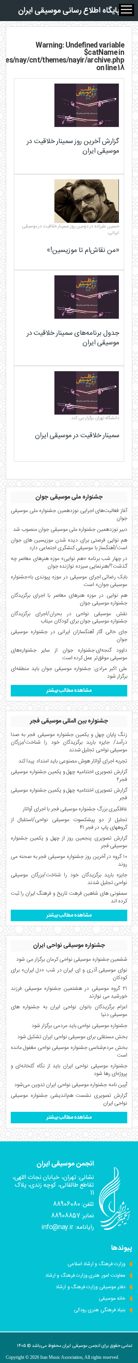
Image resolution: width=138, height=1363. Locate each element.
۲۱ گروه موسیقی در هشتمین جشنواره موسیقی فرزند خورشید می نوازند (69, 992)
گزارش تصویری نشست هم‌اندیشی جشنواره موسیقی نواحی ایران (69, 1099)
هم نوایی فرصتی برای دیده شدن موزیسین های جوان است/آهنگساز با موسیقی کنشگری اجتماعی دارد (69, 544)
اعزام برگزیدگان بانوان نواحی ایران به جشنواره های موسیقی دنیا (69, 1010)
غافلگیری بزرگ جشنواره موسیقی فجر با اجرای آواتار (75, 809)
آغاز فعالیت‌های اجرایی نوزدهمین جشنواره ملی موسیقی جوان (69, 514)
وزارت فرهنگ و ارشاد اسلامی (96, 1264)
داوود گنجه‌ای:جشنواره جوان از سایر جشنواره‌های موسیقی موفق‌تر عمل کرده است (69, 654)
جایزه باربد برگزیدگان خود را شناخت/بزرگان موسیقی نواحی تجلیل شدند (69, 879)
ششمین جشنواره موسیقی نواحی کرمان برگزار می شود (71, 959)
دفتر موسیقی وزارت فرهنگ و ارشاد (90, 1287)
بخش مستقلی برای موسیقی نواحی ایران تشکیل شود (72, 1037)
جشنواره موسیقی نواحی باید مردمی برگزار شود (79, 1025)
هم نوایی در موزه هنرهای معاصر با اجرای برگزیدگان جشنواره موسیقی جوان (69, 599)
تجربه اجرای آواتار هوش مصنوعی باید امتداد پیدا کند (72, 761)
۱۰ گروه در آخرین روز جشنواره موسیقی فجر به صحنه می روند (69, 860)
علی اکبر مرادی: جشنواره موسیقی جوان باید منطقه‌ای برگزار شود (69, 672)
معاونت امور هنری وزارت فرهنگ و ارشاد (85, 1275)
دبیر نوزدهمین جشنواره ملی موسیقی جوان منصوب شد (70, 529)
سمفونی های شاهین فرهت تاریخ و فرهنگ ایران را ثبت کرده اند (69, 897)
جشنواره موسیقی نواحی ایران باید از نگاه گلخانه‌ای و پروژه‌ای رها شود (69, 1070)
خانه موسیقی (112, 1298)
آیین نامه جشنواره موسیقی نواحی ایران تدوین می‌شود (70, 1085)
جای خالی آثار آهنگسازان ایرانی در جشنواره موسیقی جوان (69, 635)
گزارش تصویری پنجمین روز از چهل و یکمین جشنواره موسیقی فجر (69, 842)
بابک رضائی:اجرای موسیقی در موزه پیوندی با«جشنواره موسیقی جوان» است (69, 581)
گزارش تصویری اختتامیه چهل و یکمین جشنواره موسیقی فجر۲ (69, 775)
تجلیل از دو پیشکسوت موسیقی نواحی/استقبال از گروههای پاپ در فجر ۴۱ (69, 823)
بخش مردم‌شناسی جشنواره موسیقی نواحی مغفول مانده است (69, 1051)
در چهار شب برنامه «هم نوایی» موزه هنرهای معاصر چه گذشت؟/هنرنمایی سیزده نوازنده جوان (69, 562)
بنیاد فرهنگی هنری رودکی (99, 1310)
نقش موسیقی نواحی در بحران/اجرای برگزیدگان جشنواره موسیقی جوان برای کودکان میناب (69, 617)
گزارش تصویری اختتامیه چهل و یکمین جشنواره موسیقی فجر (69, 794)
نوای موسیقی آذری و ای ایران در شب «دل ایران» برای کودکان (69, 974)
